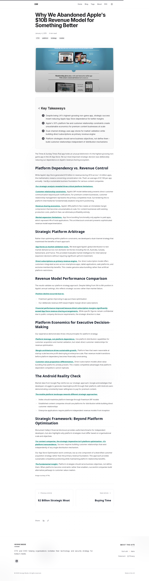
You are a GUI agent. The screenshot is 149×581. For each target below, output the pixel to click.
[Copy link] (48, 520)
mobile (62, 38)
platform (45, 38)
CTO (37, 38)
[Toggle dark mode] (112, 4)
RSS (105, 4)
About (99, 4)
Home (80, 4)
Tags (93, 4)
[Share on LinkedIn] (43, 520)
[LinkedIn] (16, 561)
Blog (86, 4)
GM (36, 4)
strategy (54, 38)
